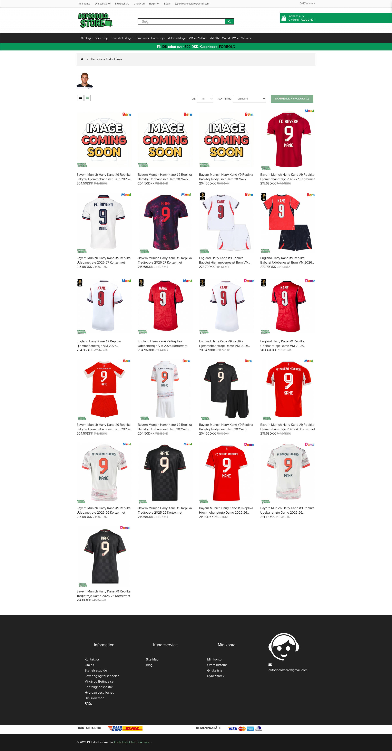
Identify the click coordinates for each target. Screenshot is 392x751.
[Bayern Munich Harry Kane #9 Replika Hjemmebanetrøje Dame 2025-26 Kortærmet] (226, 472)
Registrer (154, 3)
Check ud (139, 3)
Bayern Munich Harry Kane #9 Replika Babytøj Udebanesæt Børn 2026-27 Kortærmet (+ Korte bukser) (165, 179)
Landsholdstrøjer (122, 38)
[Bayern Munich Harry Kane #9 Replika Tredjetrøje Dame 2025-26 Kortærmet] (104, 556)
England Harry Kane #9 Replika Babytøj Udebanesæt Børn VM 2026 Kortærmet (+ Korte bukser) (286, 262)
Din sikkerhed (94, 698)
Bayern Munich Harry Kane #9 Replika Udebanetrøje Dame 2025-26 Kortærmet (287, 512)
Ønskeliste (214, 670)
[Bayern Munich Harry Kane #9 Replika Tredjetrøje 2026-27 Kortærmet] (165, 222)
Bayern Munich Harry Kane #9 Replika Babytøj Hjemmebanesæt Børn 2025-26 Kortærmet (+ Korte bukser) (103, 429)
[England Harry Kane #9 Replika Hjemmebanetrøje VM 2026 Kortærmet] (104, 305)
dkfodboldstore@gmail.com (193, 3)
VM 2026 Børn (198, 38)
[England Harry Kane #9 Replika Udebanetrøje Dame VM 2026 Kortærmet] (287, 305)
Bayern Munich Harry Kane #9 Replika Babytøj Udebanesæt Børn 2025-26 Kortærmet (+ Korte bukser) (165, 429)
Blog (149, 665)
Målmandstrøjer (177, 38)
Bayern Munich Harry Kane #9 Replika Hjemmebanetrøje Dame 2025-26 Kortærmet (226, 512)
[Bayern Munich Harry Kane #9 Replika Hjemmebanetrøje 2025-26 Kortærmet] (287, 389)
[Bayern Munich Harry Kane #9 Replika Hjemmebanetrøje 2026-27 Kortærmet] (287, 139)
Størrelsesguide (96, 670)
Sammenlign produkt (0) (292, 98)
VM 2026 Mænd (219, 38)
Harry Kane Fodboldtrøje (106, 59)
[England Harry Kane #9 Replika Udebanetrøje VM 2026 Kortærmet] (165, 305)
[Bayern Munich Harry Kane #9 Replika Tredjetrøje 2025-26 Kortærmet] (165, 472)
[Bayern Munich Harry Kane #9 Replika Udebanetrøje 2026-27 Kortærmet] (104, 222)
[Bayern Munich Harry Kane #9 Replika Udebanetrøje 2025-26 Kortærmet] (104, 472)
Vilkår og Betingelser (100, 681)
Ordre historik (217, 665)
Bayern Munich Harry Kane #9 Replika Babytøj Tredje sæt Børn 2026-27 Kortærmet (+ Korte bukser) (226, 179)
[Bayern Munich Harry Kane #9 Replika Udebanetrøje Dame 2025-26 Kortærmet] (287, 472)
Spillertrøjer (102, 38)
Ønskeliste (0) (102, 3)
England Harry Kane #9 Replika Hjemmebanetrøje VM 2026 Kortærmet (99, 345)
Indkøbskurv (122, 3)
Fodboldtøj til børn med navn (132, 742)
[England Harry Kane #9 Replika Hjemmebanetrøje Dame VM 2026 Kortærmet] (226, 305)
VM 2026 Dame (242, 38)
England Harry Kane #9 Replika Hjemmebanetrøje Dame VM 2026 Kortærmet (223, 345)
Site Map (152, 659)
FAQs (88, 704)
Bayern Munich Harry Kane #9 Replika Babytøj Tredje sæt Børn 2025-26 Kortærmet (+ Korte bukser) (226, 429)
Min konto (84, 3)
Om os (89, 665)
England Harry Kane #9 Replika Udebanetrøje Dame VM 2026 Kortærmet (282, 345)
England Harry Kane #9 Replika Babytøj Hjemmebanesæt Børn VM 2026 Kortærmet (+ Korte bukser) (223, 262)
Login (167, 3)
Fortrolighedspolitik (98, 687)
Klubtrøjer (87, 38)
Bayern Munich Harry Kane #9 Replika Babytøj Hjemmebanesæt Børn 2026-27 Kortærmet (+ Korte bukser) (103, 179)
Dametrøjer (158, 38)
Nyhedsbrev (215, 676)
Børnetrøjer (142, 38)
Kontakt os (92, 659)
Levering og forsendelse (102, 676)
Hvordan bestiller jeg (99, 693)
